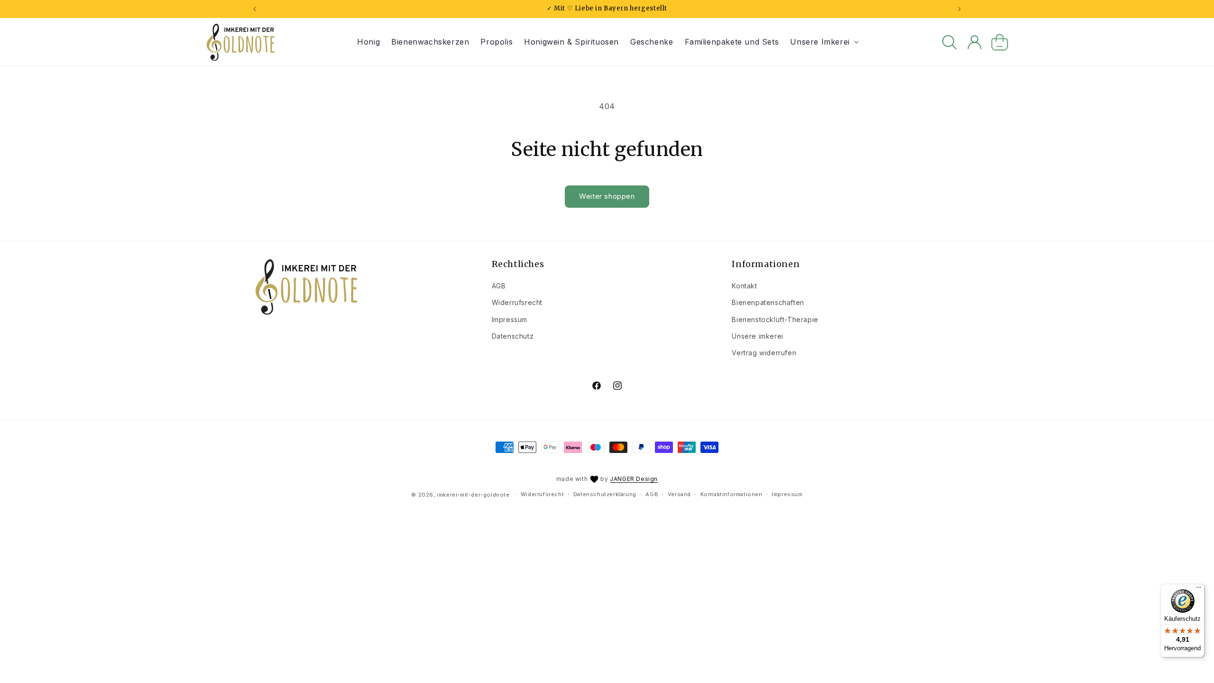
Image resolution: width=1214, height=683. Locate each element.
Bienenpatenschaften (768, 302)
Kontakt (744, 286)
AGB (499, 286)
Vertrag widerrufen (764, 353)
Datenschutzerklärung (604, 494)
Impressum (509, 319)
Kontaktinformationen (731, 494)
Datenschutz (513, 336)
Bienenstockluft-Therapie (775, 319)
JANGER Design (634, 478)
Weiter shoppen (607, 196)
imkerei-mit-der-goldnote (473, 494)
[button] (823, 42)
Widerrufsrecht (517, 302)
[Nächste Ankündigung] (959, 9)
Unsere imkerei (757, 336)
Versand (679, 494)
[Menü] (1199, 589)
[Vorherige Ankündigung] (254, 9)
